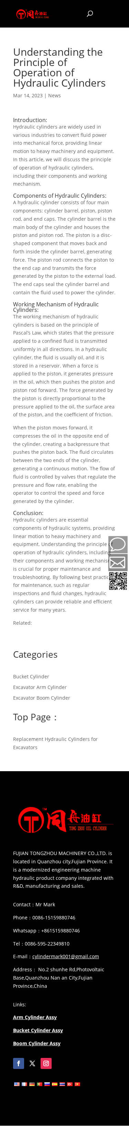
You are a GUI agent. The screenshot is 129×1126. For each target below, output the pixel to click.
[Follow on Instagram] (46, 1063)
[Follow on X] (32, 1063)
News (54, 95)
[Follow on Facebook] (18, 1063)
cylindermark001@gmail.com (65, 956)
